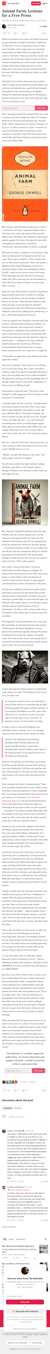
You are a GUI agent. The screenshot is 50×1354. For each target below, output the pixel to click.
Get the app (37, 1343)
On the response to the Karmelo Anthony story (19, 1250)
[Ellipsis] (47, 1131)
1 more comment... (9, 1227)
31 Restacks (31, 1082)
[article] (25, 1252)
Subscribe (36, 3)
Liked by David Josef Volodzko (19, 1190)
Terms (36, 1334)
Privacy (29, 1334)
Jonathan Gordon (14, 1187)
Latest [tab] (11, 1239)
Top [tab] (4, 1239)
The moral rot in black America (18, 1246)
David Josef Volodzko (16, 25)
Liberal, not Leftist (14, 1130)
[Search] (45, 1239)
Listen (44, 26)
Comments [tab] (7, 1108)
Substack (13, 1349)
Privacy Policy (26, 1322)
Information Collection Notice (32, 1319)
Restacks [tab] (17, 1108)
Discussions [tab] (20, 1239)
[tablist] (12, 1108)
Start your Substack (18, 1343)
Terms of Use (38, 1317)
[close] (43, 1268)
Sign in (45, 3)
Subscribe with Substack (27, 1311)
